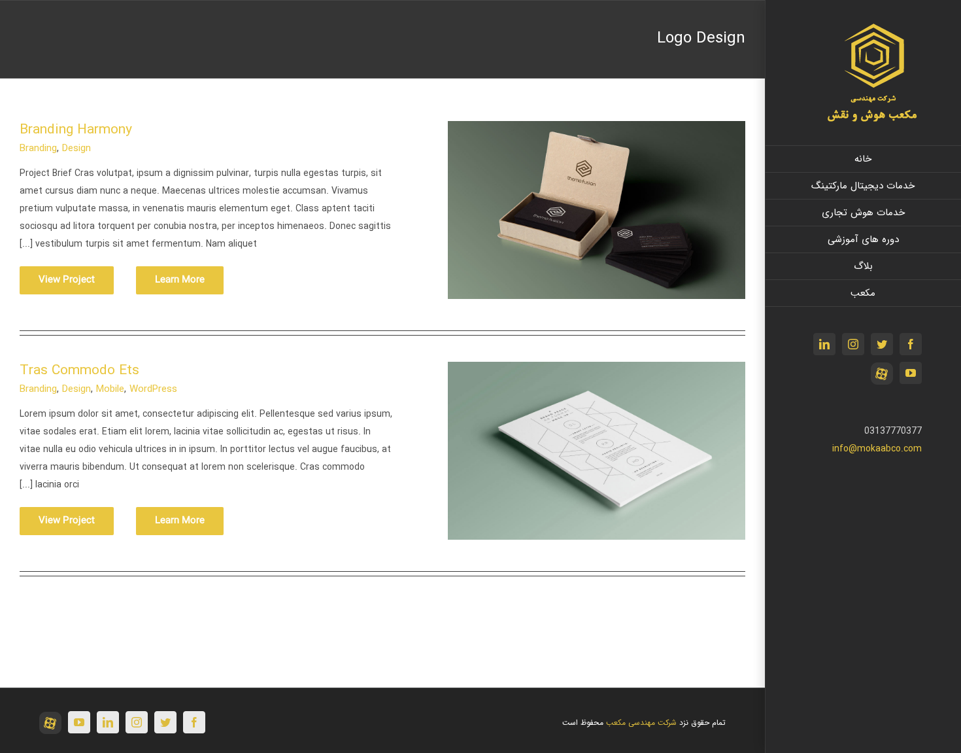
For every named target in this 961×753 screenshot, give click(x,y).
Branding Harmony (76, 130)
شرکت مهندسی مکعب (641, 722)
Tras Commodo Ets (79, 370)
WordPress (153, 389)
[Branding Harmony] (596, 129)
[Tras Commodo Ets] (596, 370)
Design (76, 148)
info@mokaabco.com (877, 449)
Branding (38, 148)
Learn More (180, 280)
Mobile (110, 389)
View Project (67, 280)
